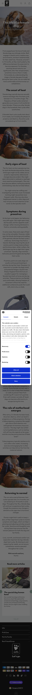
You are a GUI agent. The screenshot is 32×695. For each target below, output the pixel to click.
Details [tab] (16, 317)
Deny (15, 381)
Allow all (16, 370)
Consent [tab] (5, 317)
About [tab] (26, 317)
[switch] (27, 351)
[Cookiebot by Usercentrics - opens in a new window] (23, 312)
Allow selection (16, 375)
